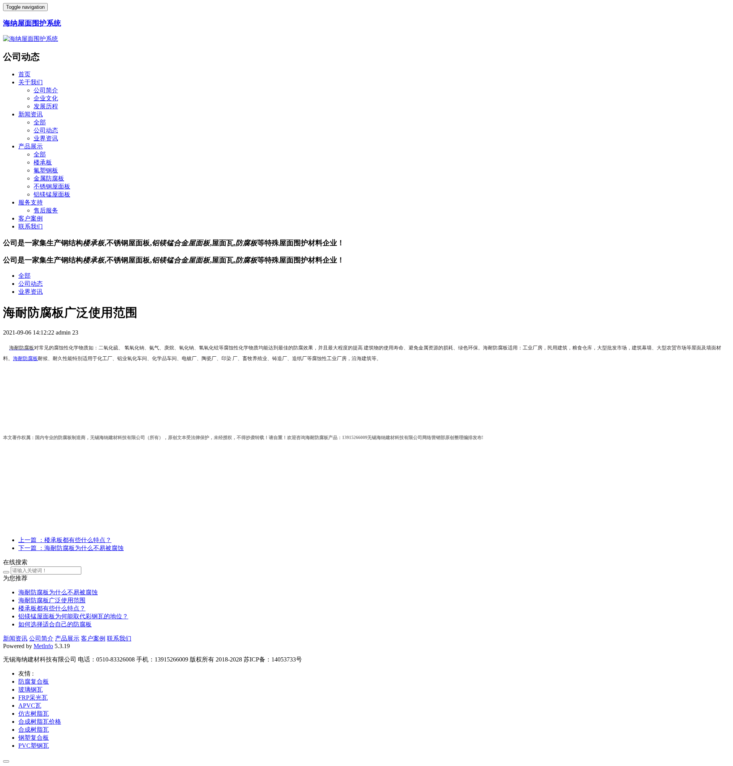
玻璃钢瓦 (30, 689)
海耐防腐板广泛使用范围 (52, 600)
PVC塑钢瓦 (33, 745)
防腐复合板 (33, 681)
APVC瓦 (29, 705)
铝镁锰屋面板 (52, 194)
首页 (24, 74)
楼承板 (43, 162)
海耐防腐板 (25, 358)
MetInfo (43, 646)
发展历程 (46, 106)
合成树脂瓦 (33, 729)
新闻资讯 (30, 114)
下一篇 (71, 548)
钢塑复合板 (33, 737)
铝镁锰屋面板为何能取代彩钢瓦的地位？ (73, 616)
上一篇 (64, 540)
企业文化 (46, 98)
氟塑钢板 (46, 170)
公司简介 (46, 90)
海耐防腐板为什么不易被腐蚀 (58, 592)
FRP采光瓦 (33, 697)
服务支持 (30, 202)
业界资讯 (46, 138)
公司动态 (46, 130)
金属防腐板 (49, 178)
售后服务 (46, 210)
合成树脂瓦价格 (39, 721)
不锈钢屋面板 (52, 186)
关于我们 (30, 82)
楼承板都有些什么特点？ (52, 608)
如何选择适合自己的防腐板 (55, 624)
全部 (40, 122)
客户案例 (30, 218)
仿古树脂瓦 (33, 713)
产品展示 (30, 146)
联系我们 (30, 226)
